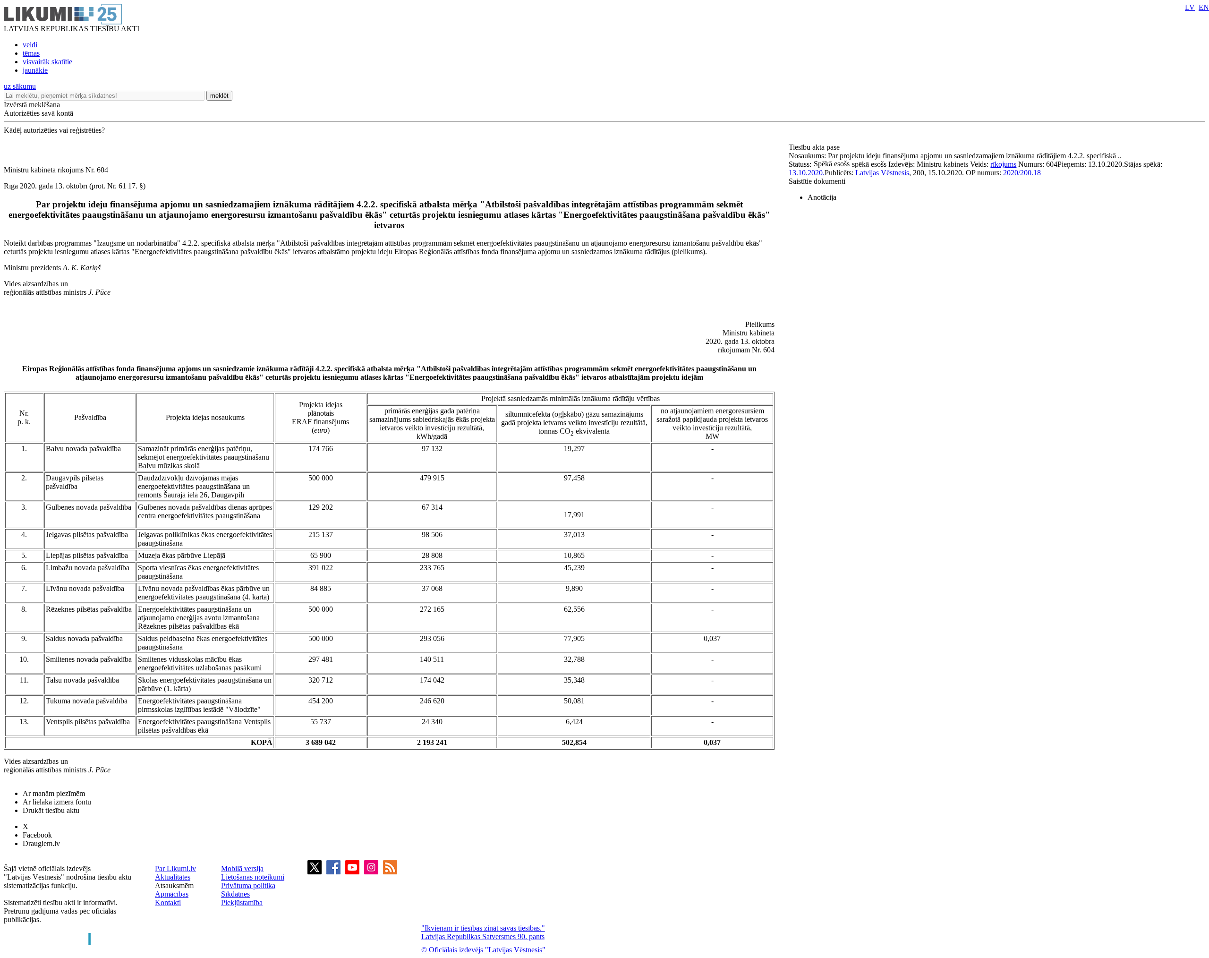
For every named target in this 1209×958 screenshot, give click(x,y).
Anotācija (822, 197)
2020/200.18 (1022, 173)
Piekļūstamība (242, 902)
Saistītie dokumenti (817, 181)
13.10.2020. (807, 173)
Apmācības (171, 894)
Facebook (37, 835)
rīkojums (1003, 164)
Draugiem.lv (41, 843)
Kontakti (168, 902)
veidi (30, 45)
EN (1204, 7)
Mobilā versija (242, 868)
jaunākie (35, 70)
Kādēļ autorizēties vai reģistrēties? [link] (54, 130)
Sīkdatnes (235, 894)
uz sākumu (20, 86)
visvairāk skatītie (47, 62)
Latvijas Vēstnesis (882, 173)
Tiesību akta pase (815, 147)
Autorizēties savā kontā (38, 113)
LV (1190, 7)
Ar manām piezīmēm (54, 793)
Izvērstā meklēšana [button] (32, 105)
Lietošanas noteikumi (252, 877)
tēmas (31, 53)
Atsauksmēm (174, 885)
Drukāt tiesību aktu (51, 810)
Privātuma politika (248, 885)
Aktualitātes (172, 877)
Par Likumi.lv (175, 868)
